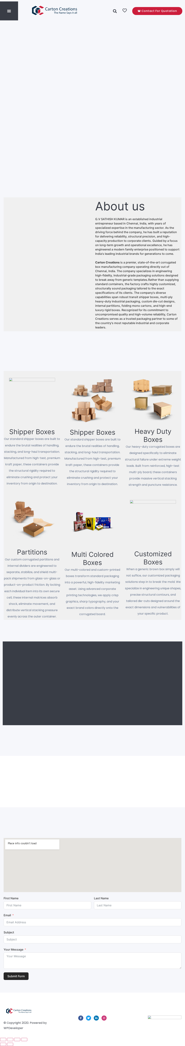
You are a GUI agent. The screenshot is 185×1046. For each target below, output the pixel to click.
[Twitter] (88, 1018)
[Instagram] (104, 1018)
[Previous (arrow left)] (3, 1044)
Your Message (13, 949)
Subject (9, 932)
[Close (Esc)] (24, 1039)
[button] (9, 11)
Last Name (101, 898)
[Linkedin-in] (96, 1018)
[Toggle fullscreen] (10, 1039)
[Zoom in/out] (3, 1039)
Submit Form (16, 976)
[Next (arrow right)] (10, 1044)
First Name (11, 898)
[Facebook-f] (80, 1018)
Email (7, 915)
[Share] (17, 1039)
